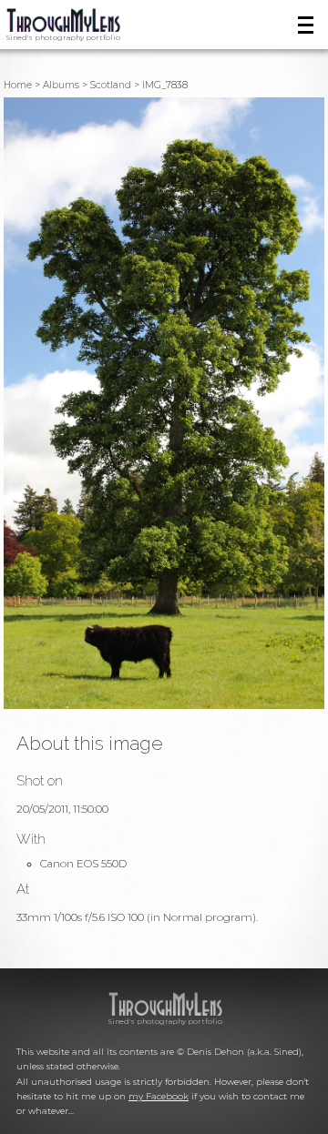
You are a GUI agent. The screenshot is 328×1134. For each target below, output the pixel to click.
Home (18, 85)
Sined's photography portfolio (63, 37)
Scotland (110, 85)
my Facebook (158, 1096)
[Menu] (305, 25)
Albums (61, 85)
